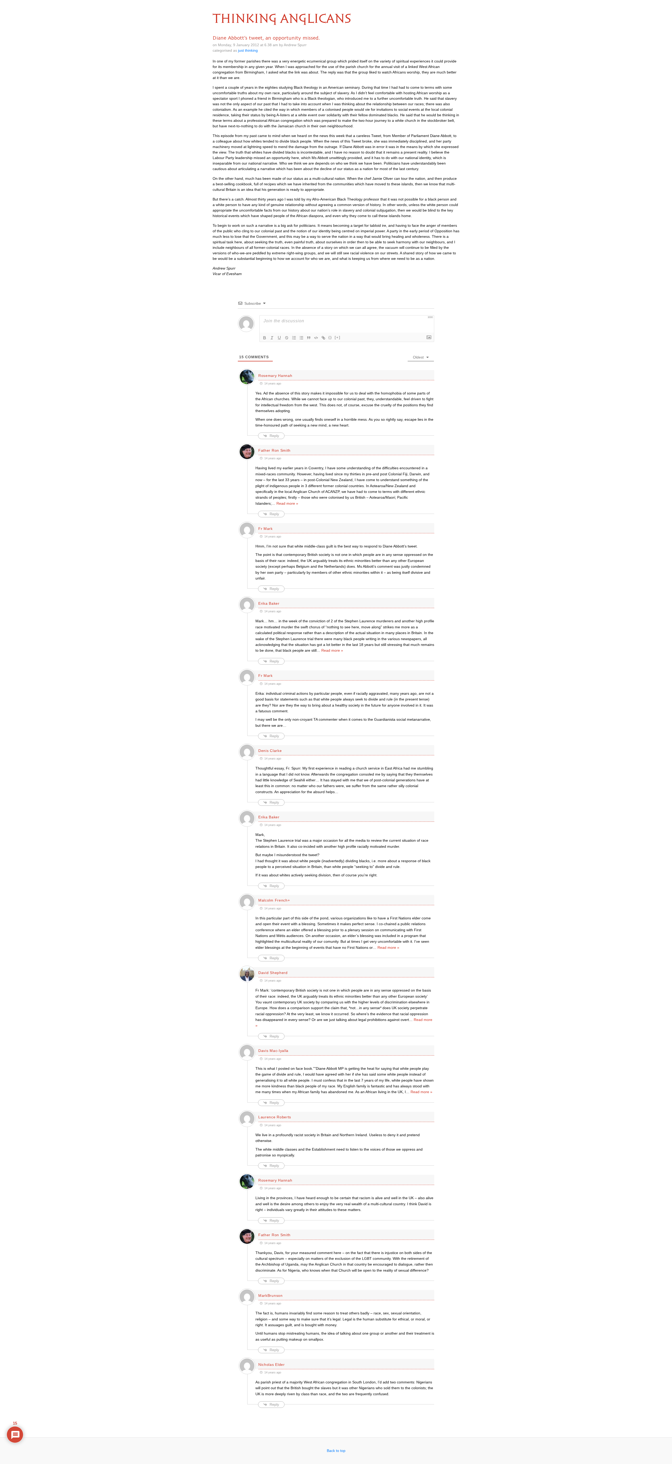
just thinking (248, 50)
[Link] (323, 338)
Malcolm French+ (274, 900)
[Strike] (286, 338)
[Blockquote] (308, 338)
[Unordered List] (301, 338)
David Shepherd (273, 973)
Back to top (336, 1451)
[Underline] (279, 338)
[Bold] (264, 338)
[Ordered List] (294, 338)
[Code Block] (316, 338)
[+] (337, 337)
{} (330, 337)
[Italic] (272, 338)
